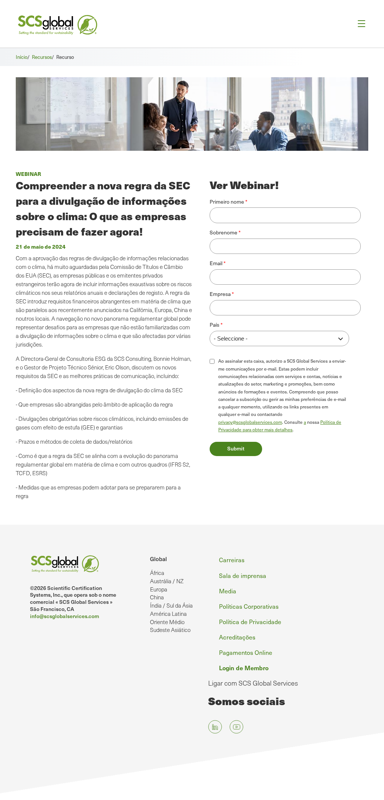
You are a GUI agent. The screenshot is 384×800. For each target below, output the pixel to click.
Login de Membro (243, 667)
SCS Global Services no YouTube (236, 727)
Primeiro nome (227, 201)
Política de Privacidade (250, 622)
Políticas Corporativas (249, 606)
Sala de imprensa (242, 575)
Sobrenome (223, 232)
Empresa (220, 293)
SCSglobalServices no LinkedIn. (215, 727)
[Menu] (359, 23)
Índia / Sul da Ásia (171, 605)
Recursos (42, 57)
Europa (158, 589)
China (157, 597)
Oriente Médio (167, 622)
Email (216, 263)
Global (158, 559)
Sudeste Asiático (170, 629)
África (157, 572)
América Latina (168, 613)
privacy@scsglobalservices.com (250, 422)
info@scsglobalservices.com (64, 616)
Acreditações (237, 637)
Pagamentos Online (245, 652)
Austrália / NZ (166, 581)
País (214, 324)
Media (227, 591)
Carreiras (231, 560)
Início (21, 57)
